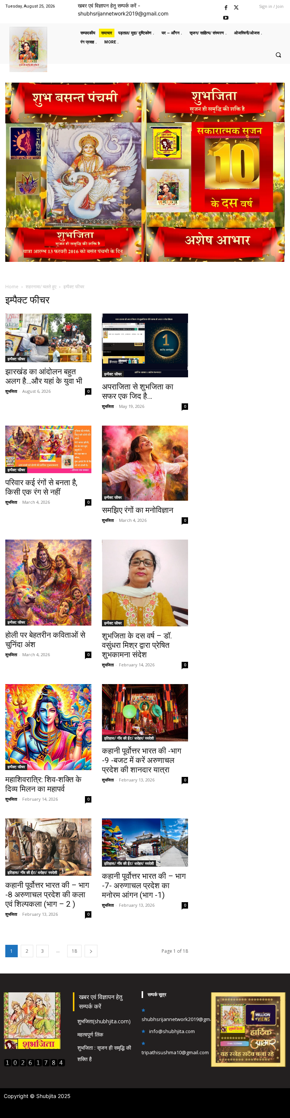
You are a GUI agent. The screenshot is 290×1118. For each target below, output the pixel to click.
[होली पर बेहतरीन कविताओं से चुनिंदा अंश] (48, 583)
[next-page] (91, 951)
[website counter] (34, 1064)
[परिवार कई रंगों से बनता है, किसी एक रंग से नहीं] (48, 449)
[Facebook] (226, 6)
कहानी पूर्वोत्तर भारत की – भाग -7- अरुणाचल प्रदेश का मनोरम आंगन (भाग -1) (144, 886)
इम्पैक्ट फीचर (16, 358)
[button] (278, 55)
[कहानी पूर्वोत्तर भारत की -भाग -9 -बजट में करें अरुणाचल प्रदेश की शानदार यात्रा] (145, 712)
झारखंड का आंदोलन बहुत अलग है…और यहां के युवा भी (43, 376)
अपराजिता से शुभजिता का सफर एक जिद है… (137, 391)
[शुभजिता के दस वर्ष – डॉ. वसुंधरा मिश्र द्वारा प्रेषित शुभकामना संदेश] (145, 583)
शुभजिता (11, 391)
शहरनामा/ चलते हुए (41, 286)
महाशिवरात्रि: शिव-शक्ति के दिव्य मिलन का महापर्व (43, 784)
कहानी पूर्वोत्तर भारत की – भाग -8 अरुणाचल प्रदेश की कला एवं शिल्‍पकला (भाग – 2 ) (47, 895)
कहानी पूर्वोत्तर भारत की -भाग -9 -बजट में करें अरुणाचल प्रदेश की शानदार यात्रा (141, 760)
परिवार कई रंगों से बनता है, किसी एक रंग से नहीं (41, 487)
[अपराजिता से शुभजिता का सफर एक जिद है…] (145, 345)
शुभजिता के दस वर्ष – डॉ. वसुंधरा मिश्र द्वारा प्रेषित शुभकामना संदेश (137, 645)
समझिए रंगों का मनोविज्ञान (137, 510)
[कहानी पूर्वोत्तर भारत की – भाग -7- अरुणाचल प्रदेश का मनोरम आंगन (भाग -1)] (145, 842)
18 (74, 951)
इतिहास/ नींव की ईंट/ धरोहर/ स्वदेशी (129, 738)
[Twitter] (236, 6)
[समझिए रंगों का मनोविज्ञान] (145, 463)
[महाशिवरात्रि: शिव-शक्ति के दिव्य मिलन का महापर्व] (48, 727)
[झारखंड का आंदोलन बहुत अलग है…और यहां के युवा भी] (48, 338)
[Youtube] (226, 17)
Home (12, 286)
